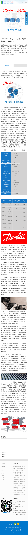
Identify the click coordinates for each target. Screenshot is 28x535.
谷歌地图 (2, 475)
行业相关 (2, 470)
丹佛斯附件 (17, 470)
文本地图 (2, 479)
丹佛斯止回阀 (17, 481)
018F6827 (4, 442)
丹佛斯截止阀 (22, 479)
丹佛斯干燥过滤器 (20, 477)
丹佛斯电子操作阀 (20, 472)
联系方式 (2, 468)
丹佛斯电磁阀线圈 (17, 474)
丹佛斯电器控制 (16, 494)
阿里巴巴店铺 (18, 524)
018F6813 (4, 446)
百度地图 (2, 473)
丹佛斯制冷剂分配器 (21, 485)
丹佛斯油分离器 (17, 487)
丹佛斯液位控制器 (20, 492)
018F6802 (4, 452)
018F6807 (4, 450)
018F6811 (4, 448)
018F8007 (4, 456)
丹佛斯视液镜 (16, 479)
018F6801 (4, 454)
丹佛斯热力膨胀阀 (17, 466)
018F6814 (4, 444)
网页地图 (2, 477)
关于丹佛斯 (3, 466)
